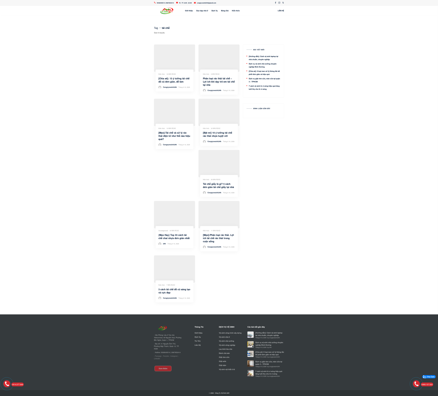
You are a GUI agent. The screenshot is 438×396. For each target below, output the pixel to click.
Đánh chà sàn (224, 353)
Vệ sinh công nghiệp (227, 345)
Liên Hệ (198, 345)
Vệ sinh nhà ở (224, 337)
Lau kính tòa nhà (225, 349)
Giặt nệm (222, 365)
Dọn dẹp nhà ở (202, 10)
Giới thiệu (189, 10)
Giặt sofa (222, 361)
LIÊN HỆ (281, 10)
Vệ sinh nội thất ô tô (227, 369)
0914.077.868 (17, 384)
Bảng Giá (224, 10)
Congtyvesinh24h (170, 87)
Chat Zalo (431, 376)
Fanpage (158, 356)
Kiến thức (236, 10)
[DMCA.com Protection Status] (161, 362)
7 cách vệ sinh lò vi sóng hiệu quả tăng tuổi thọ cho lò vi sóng (268, 372)
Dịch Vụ (214, 10)
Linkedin (157, 358)
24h (164, 243)
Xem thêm (163, 368)
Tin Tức (198, 341)
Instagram (174, 356)
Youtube (166, 356)
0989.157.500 (427, 384)
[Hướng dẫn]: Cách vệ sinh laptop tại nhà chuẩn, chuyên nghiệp (268, 333)
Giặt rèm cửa (224, 357)
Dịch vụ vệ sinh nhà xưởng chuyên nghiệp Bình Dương (269, 343)
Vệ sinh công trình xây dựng (230, 333)
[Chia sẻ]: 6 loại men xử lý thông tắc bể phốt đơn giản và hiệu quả (269, 353)
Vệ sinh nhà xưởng (226, 341)
